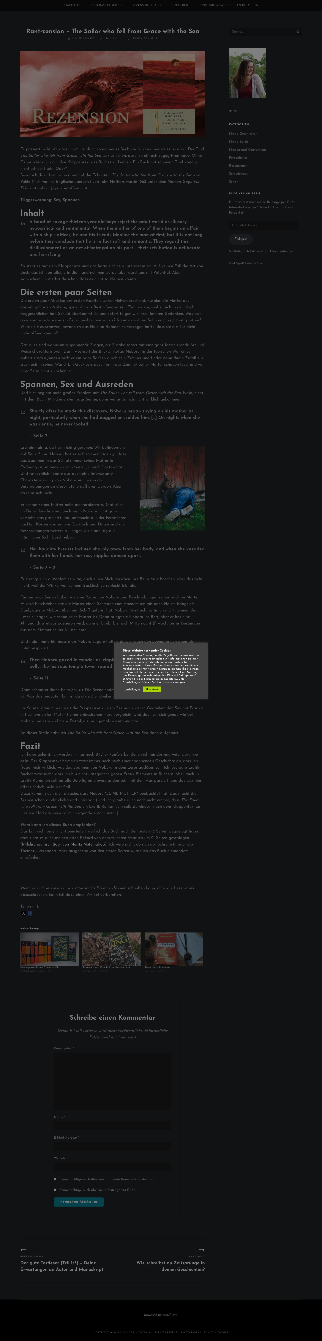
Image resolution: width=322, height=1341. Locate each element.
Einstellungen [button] (132, 689)
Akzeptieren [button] (152, 689)
